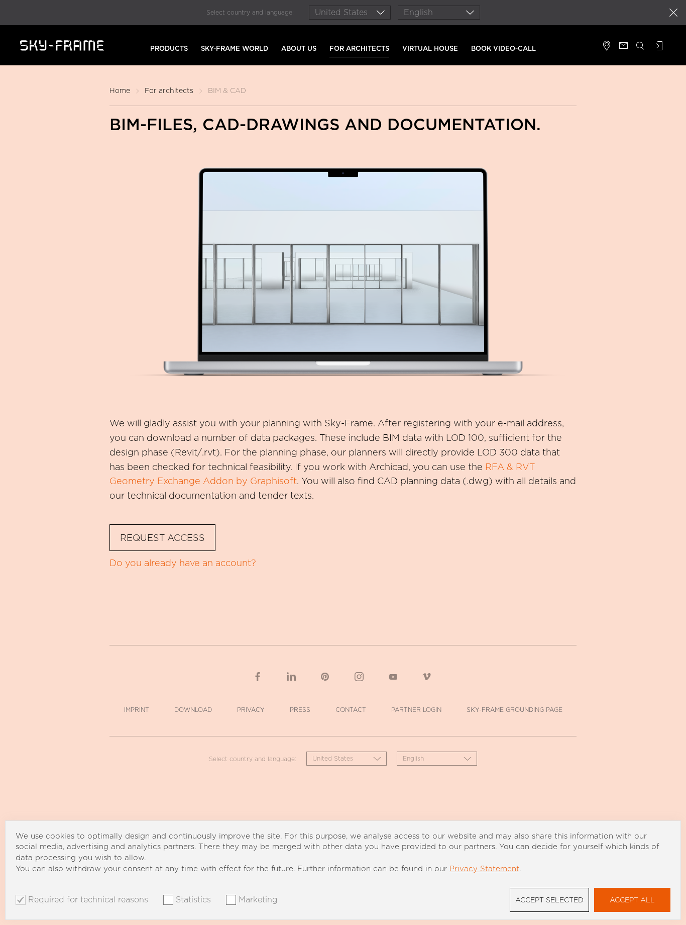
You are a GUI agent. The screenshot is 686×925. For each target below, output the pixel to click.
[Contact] (623, 46)
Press (300, 709)
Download (193, 709)
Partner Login (416, 709)
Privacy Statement (484, 868)
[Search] (640, 46)
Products (169, 48)
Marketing (258, 900)
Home (119, 90)
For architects (359, 48)
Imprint (136, 709)
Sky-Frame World (234, 48)
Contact (350, 709)
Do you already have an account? (182, 563)
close (673, 13)
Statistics (193, 900)
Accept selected (549, 900)
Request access (162, 537)
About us (298, 48)
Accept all (632, 900)
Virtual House (430, 48)
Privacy (251, 709)
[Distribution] (607, 46)
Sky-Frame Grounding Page (514, 709)
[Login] (657, 46)
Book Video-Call (503, 48)
